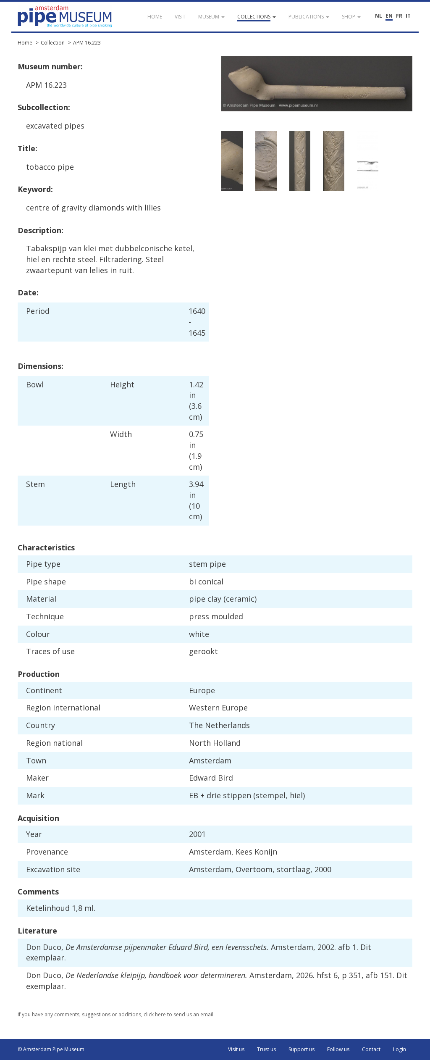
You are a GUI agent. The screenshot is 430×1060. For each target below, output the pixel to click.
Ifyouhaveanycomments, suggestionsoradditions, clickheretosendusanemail (115, 1014)
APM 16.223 (87, 42)
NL (378, 15)
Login (399, 1049)
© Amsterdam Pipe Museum (51, 1049)
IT (408, 15)
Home (25, 42)
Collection (53, 42)
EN (389, 15)
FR (399, 15)
